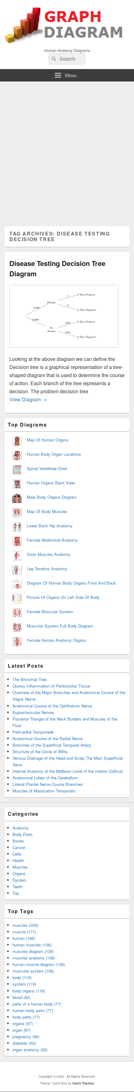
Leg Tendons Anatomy (47, 569)
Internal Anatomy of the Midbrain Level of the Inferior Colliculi (67, 771)
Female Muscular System (50, 611)
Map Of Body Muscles (47, 511)
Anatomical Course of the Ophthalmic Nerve (52, 706)
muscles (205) (25, 925)
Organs (19, 873)
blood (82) (21, 997)
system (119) (24, 984)
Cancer (18, 847)
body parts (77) (26, 1017)
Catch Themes (83, 1083)
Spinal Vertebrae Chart (47, 468)
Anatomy (20, 828)
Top (15, 893)
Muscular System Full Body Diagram (60, 626)
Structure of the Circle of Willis (40, 751)
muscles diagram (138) (33, 951)
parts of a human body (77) (36, 1004)
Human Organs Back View (50, 483)
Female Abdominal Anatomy (52, 540)
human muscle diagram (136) (38, 964)
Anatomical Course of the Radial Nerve (47, 738)
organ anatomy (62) (29, 1049)
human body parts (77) (32, 1010)
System (19, 880)
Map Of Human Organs (48, 440)
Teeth (17, 886)
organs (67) (22, 1023)
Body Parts (22, 834)
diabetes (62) (24, 1043)
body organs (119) (28, 991)
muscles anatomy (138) (33, 958)
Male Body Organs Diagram (52, 497)
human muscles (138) (31, 945)
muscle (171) (24, 932)
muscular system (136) (33, 971)
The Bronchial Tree (29, 679)
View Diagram (28, 399)
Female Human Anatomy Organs (56, 640)
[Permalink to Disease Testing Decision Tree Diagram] (63, 350)
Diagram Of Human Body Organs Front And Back (71, 583)
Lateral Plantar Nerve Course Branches (47, 784)
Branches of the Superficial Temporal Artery (51, 745)
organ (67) (21, 1030)
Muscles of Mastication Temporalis (43, 791)
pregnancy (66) (25, 1036)
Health (18, 860)
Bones (18, 841)
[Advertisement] (67, 151)
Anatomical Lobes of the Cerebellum (45, 778)
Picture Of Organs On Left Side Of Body (63, 597)
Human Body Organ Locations (54, 454)
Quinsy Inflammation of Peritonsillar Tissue (51, 686)
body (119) (21, 977)
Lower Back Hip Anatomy (50, 526)
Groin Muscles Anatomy (48, 554)
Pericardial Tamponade (33, 732)
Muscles (20, 867)
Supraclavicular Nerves (33, 712)
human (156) (23, 938)
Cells (17, 854)
